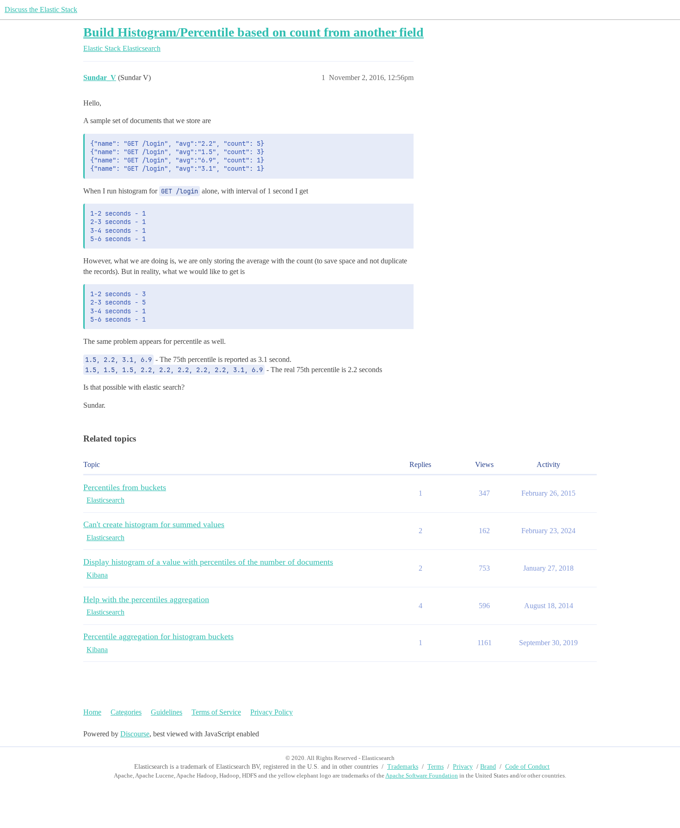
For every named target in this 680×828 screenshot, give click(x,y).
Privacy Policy (271, 712)
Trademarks (402, 766)
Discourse (134, 734)
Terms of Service (216, 712)
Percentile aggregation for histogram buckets (158, 636)
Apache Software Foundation (421, 775)
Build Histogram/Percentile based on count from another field (253, 32)
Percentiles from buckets (124, 487)
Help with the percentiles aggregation (146, 599)
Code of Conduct (527, 766)
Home (92, 712)
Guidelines (166, 712)
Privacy (463, 766)
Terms (435, 766)
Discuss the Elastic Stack (41, 9)
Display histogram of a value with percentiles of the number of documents (208, 562)
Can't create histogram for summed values (153, 524)
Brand (488, 766)
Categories (126, 712)
